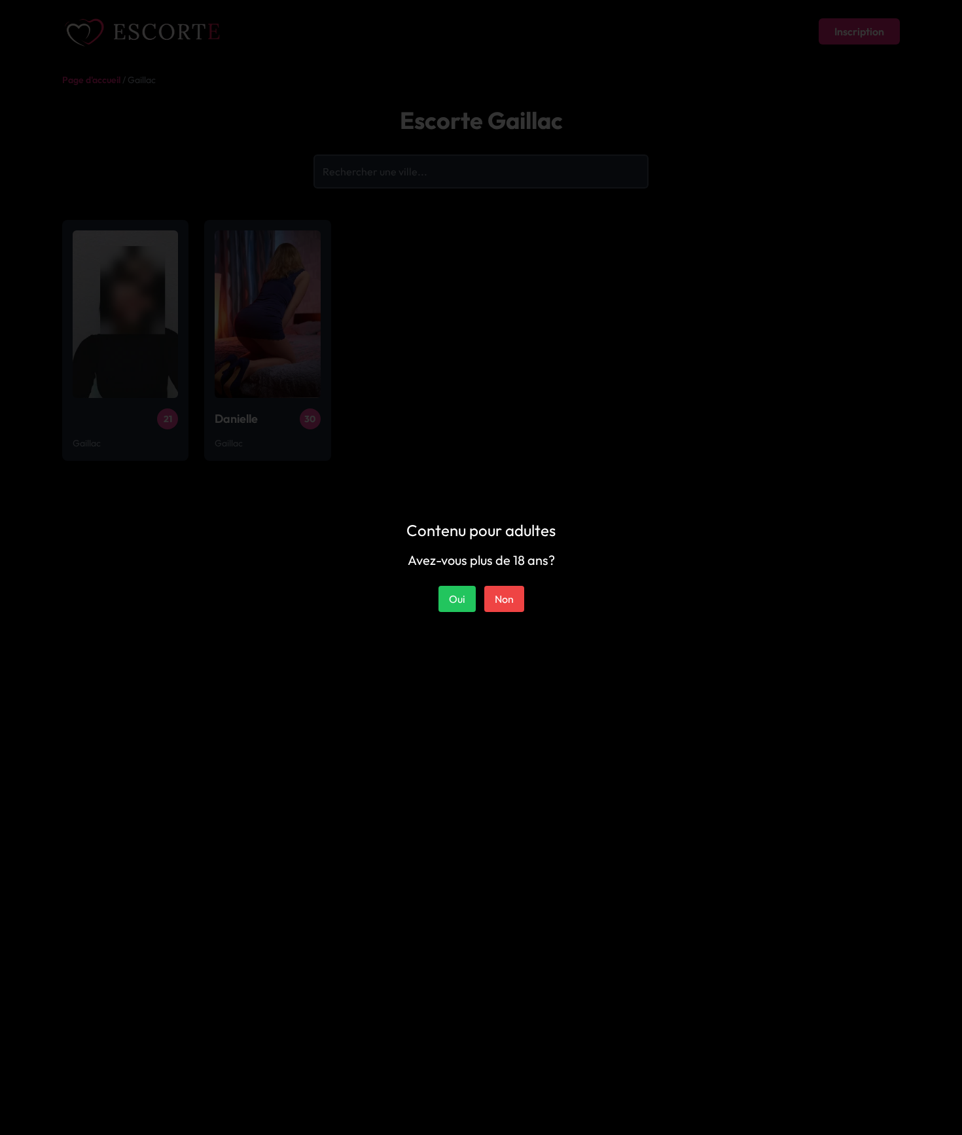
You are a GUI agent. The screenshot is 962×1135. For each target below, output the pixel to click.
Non (504, 598)
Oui (457, 598)
